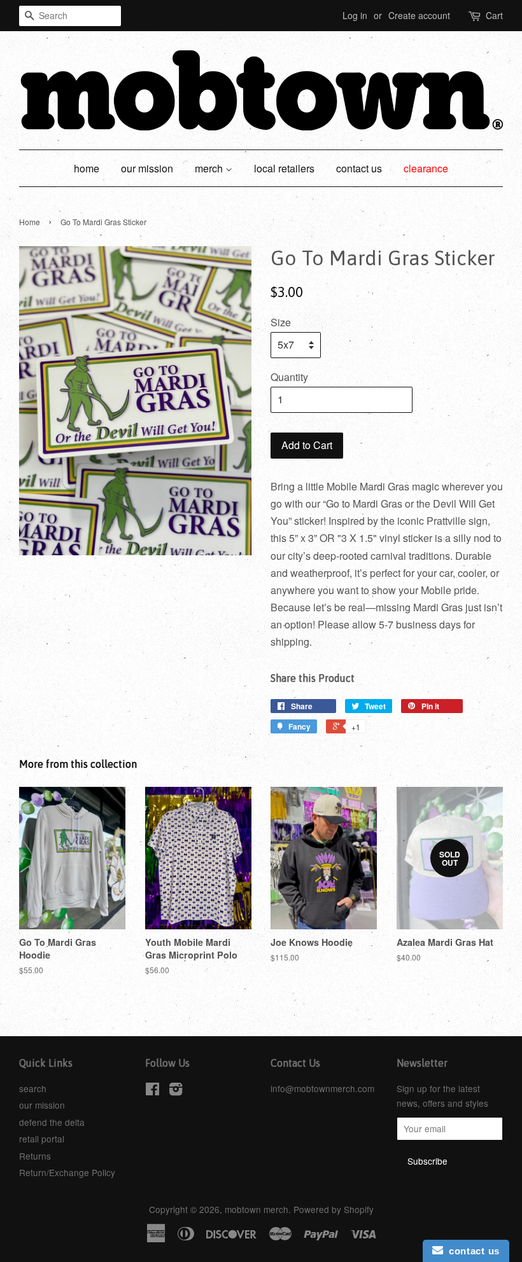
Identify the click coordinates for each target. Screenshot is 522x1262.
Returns (35, 1155)
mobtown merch (256, 1209)
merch (210, 168)
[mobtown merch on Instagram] (176, 1091)
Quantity (289, 377)
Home (29, 221)
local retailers (284, 168)
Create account (419, 15)
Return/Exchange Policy (67, 1172)
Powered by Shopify (333, 1209)
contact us (359, 168)
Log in (354, 15)
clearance (426, 168)
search (32, 1088)
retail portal (41, 1138)
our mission (147, 168)
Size (281, 322)
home (86, 168)
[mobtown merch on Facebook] (152, 1091)
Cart (494, 15)
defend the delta (52, 1122)
